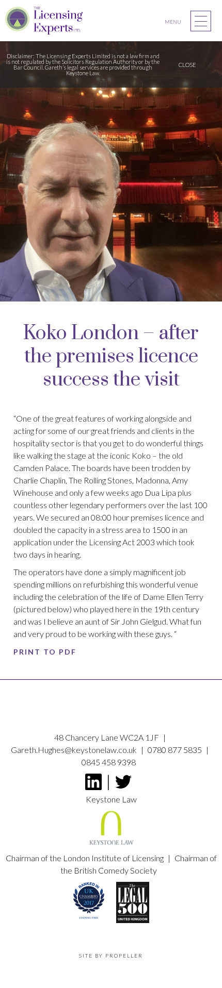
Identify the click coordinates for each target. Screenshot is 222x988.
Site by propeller (111, 955)
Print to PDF (44, 651)
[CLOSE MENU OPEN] (201, 21)
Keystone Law (111, 799)
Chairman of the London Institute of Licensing (85, 858)
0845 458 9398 (109, 762)
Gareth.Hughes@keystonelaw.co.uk (74, 750)
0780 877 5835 (175, 750)
